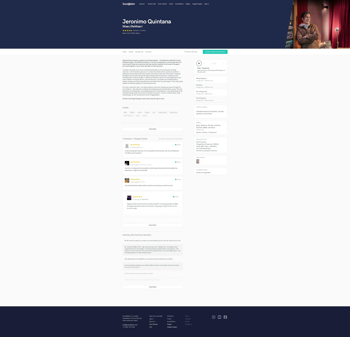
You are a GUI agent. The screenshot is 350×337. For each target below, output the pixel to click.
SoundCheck (179, 4)
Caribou (147, 112)
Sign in (206, 4)
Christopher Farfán (146, 165)
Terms (187, 316)
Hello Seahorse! (128, 115)
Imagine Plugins (197, 4)
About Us (152, 321)
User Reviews (153, 324)
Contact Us (188, 324)
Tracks (171, 4)
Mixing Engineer (201, 78)
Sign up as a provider (155, 316)
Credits (131, 52)
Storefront (170, 316)
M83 (125, 112)
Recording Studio (201, 91)
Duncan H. (145, 199)
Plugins (188, 4)
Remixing (199, 85)
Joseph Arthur (163, 112)
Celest (139, 112)
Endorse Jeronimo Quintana (171, 139)
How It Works (162, 4)
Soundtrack (211, 127)
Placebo (132, 112)
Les (142, 147)
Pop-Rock (199, 127)
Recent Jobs (152, 4)
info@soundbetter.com (129, 325)
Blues (198, 125)
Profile (124, 52)
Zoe (154, 112)
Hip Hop (210, 125)
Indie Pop (217, 125)
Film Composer (201, 98)
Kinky (137, 115)
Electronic (204, 125)
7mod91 (142, 182)
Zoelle (144, 115)
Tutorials (188, 319)
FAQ (150, 327)
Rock (205, 127)
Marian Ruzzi (173, 112)
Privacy (187, 321)
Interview (148, 52)
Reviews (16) (139, 52)
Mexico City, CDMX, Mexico (131, 33)
